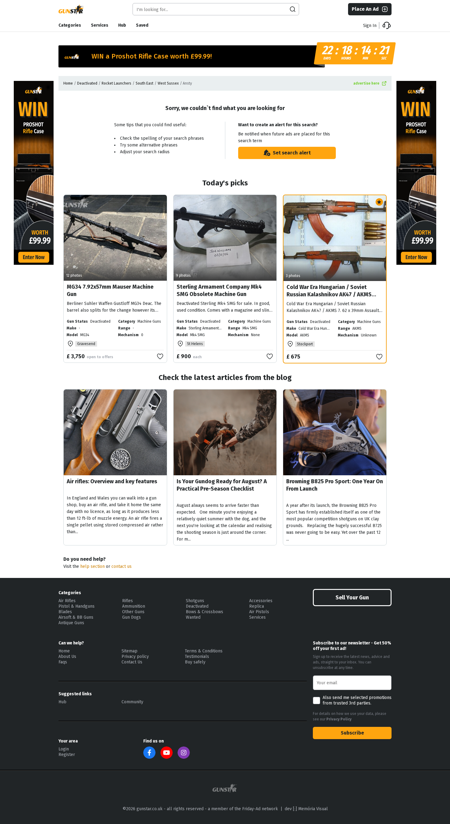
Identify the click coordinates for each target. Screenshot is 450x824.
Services (99, 25)
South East (144, 83)
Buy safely (195, 662)
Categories (69, 25)
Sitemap (129, 651)
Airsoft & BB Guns (75, 617)
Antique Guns (71, 622)
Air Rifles (67, 600)
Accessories (260, 600)
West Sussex (168, 83)
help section (92, 566)
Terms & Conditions (204, 651)
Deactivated (87, 83)
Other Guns (133, 611)
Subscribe (352, 733)
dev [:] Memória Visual (306, 808)
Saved (142, 25)
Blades (65, 611)
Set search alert (292, 153)
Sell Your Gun (352, 597)
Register (66, 754)
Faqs (62, 662)
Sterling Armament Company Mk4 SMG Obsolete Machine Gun (219, 290)
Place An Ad (365, 9)
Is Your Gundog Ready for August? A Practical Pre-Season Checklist (222, 485)
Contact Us (132, 662)
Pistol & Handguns (76, 606)
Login (63, 749)
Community (132, 701)
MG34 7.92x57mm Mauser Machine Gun (110, 290)
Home (68, 83)
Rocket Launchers (116, 83)
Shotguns (195, 600)
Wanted (193, 617)
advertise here (366, 83)
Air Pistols (259, 611)
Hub (122, 25)
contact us (121, 566)
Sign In (370, 25)
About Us (67, 656)
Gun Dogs (131, 617)
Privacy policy (135, 656)
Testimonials (197, 656)
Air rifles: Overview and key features (112, 481)
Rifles (127, 600)
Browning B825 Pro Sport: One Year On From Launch (334, 485)
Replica (256, 606)
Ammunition (133, 606)
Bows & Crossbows (204, 611)
